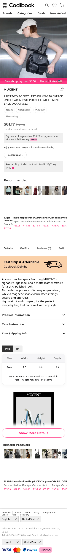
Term (27, 512)
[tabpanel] (6, 208)
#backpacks (24, 109)
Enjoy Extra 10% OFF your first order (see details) (29, 147)
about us (6, 512)
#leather (40, 109)
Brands (7, 13)
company (24, 514)
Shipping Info (49, 512)
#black (9, 109)
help (14, 514)
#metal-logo (12, 116)
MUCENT (10, 89)
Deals (41, 13)
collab (5, 514)
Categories (24, 13)
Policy (36, 512)
